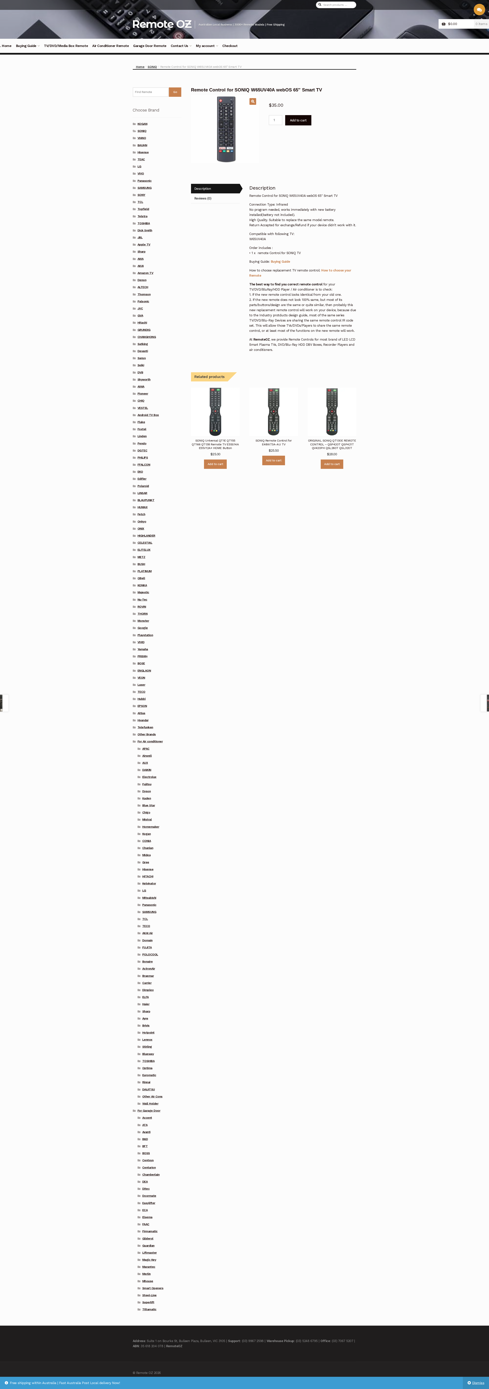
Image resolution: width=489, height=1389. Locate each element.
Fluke (141, 422)
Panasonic (145, 181)
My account (205, 46)
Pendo (142, 443)
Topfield (143, 209)
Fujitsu (146, 784)
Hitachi (142, 322)
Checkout (229, 46)
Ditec (146, 1188)
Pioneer (143, 393)
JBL (140, 237)
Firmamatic (150, 1231)
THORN (143, 613)
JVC (140, 308)
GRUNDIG (144, 330)
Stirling (147, 1046)
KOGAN (142, 124)
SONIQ (152, 67)
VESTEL (143, 408)
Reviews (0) (202, 198)
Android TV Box (148, 415)
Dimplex (148, 990)
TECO (141, 692)
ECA (145, 1210)
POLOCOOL (150, 954)
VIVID (141, 642)
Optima (147, 1068)
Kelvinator (149, 883)
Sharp (142, 251)
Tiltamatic (149, 1309)
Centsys (148, 1160)
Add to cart (298, 120)
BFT (145, 1146)
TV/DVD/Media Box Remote (66, 46)
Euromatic (149, 1075)
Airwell (147, 755)
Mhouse (147, 1281)
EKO (140, 471)
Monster (143, 621)
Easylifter (148, 1203)
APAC (146, 748)
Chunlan (147, 848)
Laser (141, 684)
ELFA (145, 997)
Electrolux (149, 777)
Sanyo (142, 358)
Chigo (146, 812)
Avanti (146, 1132)
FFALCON (144, 464)
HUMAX (143, 507)
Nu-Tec (142, 599)
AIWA (141, 386)
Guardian (148, 1245)
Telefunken (145, 727)
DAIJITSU (148, 1089)
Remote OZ (161, 24)
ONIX (141, 528)
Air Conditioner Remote (110, 46)
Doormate (149, 1196)
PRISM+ (143, 656)
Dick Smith (145, 230)
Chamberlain (151, 1174)
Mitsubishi (149, 898)
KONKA (142, 585)
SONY (141, 195)
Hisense (143, 152)
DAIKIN (146, 770)
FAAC (145, 1224)
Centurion (149, 1167)
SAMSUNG (145, 188)
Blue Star (148, 805)
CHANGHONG (147, 337)
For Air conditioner (150, 741)
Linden (142, 436)
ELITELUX (144, 550)
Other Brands (147, 734)
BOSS (146, 1153)
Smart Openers (153, 1288)
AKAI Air (147, 933)
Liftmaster (149, 1252)
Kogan (146, 834)
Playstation (145, 635)
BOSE (141, 663)
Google (143, 628)
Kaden (146, 798)
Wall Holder (150, 1103)
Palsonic (143, 301)
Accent (147, 1117)
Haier (146, 1004)
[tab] (215, 189)
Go (175, 92)
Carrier (147, 983)
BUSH (141, 564)
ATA (145, 1125)
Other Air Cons (152, 1096)
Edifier (142, 478)
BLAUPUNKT (146, 500)
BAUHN (142, 145)
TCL (140, 202)
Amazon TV (145, 273)
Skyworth (144, 379)
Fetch (141, 514)
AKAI (141, 266)
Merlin (146, 1274)
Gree (145, 862)
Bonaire (147, 961)
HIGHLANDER (146, 535)
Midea (146, 855)
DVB (140, 372)
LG (139, 166)
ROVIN (142, 606)
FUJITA (147, 947)
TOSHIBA (144, 223)
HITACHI (147, 876)
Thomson (144, 294)
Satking (143, 344)
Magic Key (149, 1259)
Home (140, 67)
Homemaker (150, 827)
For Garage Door (149, 1110)
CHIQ (141, 400)
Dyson (146, 791)
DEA (145, 1181)
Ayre (145, 1018)
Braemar (148, 976)
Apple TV (144, 244)
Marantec (148, 1267)
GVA (140, 315)
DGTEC (142, 450)
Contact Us (179, 46)
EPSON (142, 706)
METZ (141, 557)
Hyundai (143, 720)
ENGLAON (144, 670)
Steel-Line (149, 1295)
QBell (141, 578)
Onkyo (142, 521)
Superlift (148, 1302)
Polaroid (143, 486)
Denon (142, 280)
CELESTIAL (145, 542)
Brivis (146, 1025)
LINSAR (142, 493)
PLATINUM (145, 571)
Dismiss (478, 1383)
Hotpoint (148, 1032)
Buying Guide (26, 46)
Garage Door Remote (149, 46)
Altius (141, 713)
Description (202, 189)
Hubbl (142, 699)
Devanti (143, 351)
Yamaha (143, 649)
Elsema (147, 1217)
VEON (141, 677)
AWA (141, 259)
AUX (145, 763)
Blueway (148, 1054)
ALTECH (143, 287)
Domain (147, 940)
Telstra (142, 216)
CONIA (146, 841)
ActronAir (148, 968)
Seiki (141, 365)
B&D (145, 1139)
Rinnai (146, 1082)
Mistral (147, 819)
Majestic (143, 592)
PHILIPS (143, 457)
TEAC (141, 159)
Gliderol (147, 1238)
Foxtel (142, 429)
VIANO (142, 138)
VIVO (141, 173)
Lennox (147, 1039)
